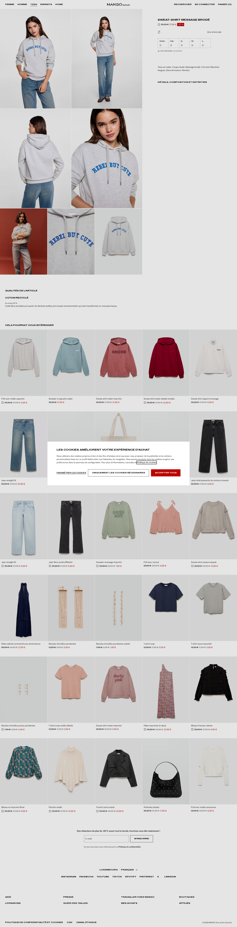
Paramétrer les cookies (71, 472)
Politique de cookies (146, 462)
